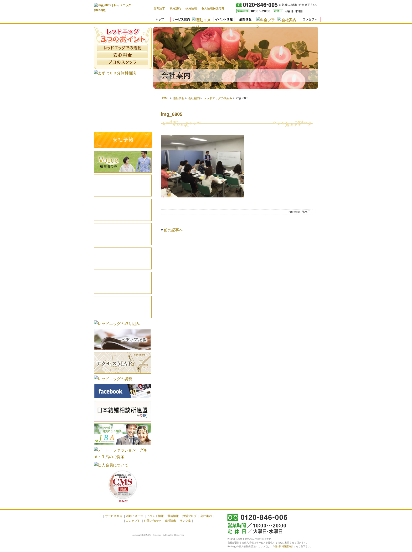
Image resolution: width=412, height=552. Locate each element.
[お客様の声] (123, 173)
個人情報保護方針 (212, 8)
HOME (165, 98)
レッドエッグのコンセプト (123, 185)
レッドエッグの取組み (218, 98)
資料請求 (159, 8)
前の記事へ (173, 230)
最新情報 (179, 98)
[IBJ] (122, 422)
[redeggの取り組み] (117, 324)
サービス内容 (123, 210)
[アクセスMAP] (122, 374)
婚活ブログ (123, 234)
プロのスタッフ (123, 62)
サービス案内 (113, 516)
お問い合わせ (152, 520)
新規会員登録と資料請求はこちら (123, 104)
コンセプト (133, 520)
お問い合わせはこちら (123, 122)
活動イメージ (123, 258)
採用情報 (191, 8)
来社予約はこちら (123, 140)
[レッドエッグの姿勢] (113, 379)
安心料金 (123, 55)
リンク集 (185, 520)
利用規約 (175, 8)
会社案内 (194, 98)
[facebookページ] (122, 399)
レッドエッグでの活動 (123, 47)
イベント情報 (123, 283)
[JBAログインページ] (122, 446)
